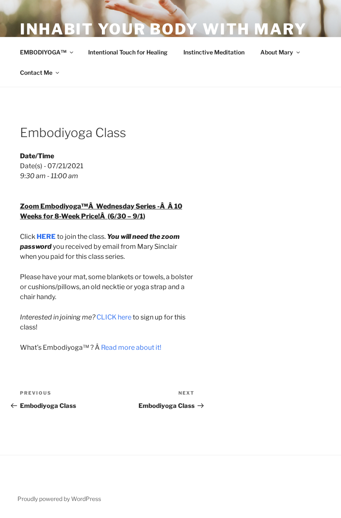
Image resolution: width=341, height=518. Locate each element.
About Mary (276, 52)
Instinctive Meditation (214, 52)
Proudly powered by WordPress (59, 498)
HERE (46, 237)
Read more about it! (131, 347)
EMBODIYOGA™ (43, 52)
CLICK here (113, 317)
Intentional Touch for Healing (128, 52)
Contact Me (36, 72)
